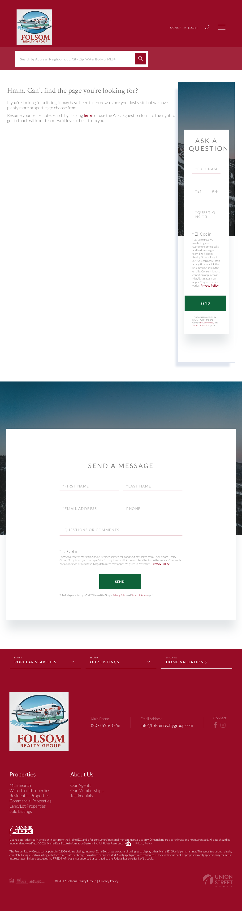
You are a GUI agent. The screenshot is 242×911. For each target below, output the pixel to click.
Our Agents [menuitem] (80, 785)
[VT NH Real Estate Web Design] (218, 880)
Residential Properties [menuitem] (29, 795)
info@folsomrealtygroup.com (167, 725)
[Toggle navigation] (221, 27)
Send (205, 303)
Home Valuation (185, 662)
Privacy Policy (210, 285)
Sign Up (175, 28)
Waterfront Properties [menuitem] (29, 790)
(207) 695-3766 (105, 725)
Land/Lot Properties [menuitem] (27, 806)
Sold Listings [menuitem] (20, 811)
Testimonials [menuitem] (81, 795)
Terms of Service (200, 325)
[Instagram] (222, 725)
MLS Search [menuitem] (20, 785)
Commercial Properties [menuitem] (30, 800)
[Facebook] (215, 725)
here (88, 115)
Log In (192, 28)
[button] (140, 58)
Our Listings (105, 662)
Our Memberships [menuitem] (87, 790)
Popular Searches (35, 662)
